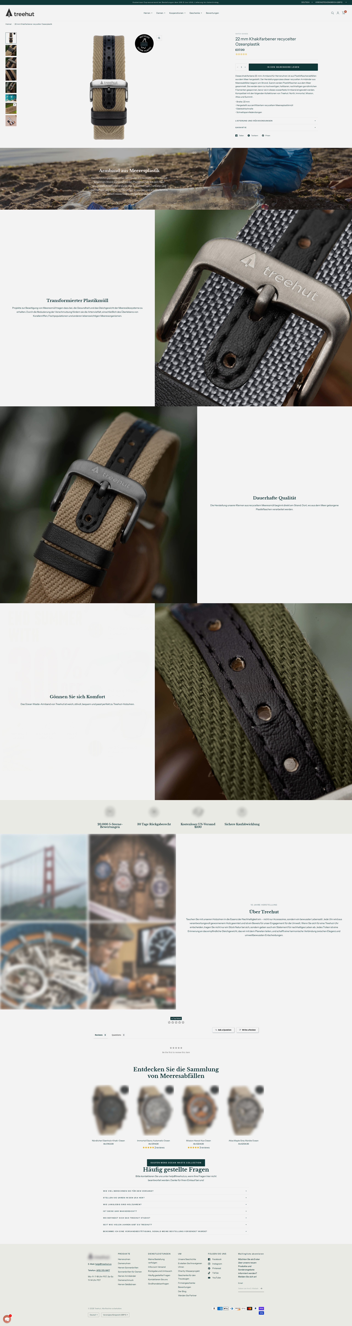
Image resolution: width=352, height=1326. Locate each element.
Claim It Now (264, 688)
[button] (7, 1319)
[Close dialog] (346, 5)
